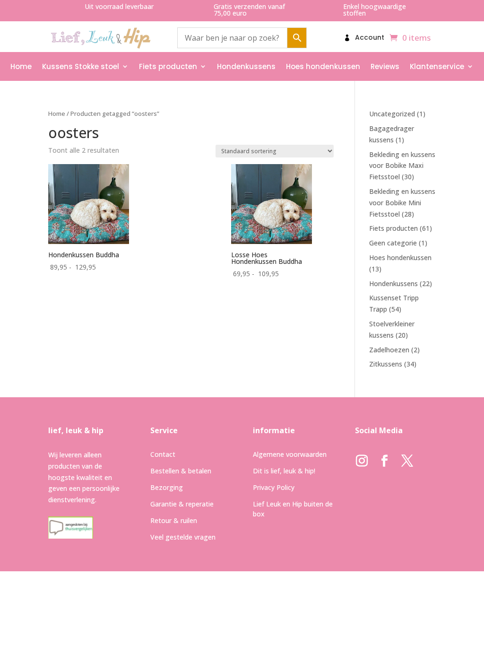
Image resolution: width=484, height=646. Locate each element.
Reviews (385, 66)
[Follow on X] (407, 461)
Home (21, 66)
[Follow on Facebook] (385, 461)
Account (369, 38)
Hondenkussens (246, 66)
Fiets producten (168, 66)
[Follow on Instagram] (362, 461)
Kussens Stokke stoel (80, 66)
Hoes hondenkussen (323, 66)
